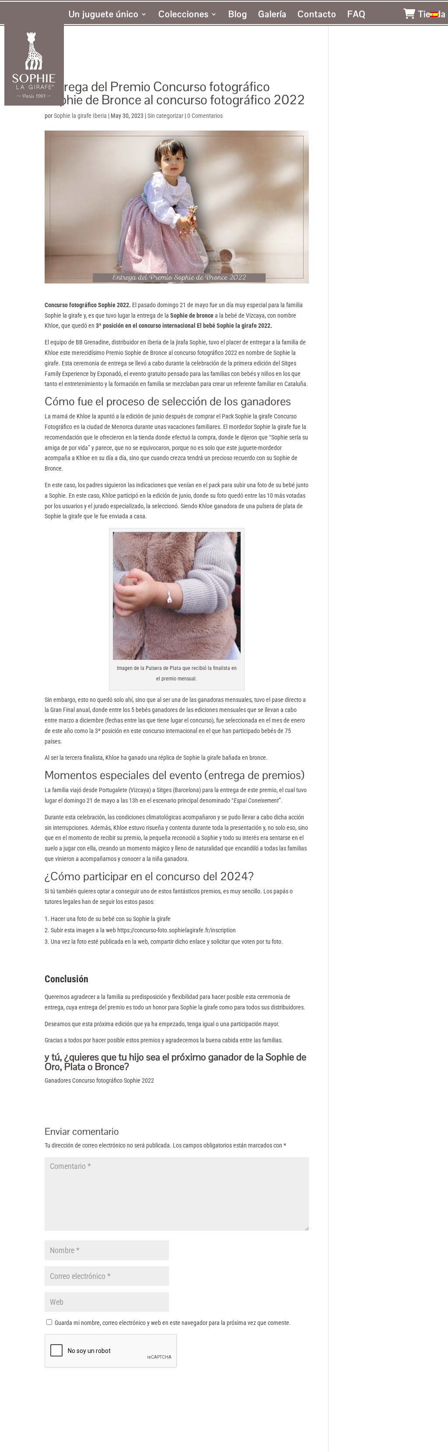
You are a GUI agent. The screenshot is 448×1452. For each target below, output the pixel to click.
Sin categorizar (165, 115)
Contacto (317, 15)
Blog (237, 15)
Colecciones (183, 15)
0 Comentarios (205, 115)
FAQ (356, 15)
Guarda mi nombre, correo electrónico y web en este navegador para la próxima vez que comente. (173, 1322)
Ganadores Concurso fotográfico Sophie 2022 (100, 1080)
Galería (272, 15)
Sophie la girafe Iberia (80, 115)
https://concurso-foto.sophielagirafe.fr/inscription (176, 930)
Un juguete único (104, 15)
